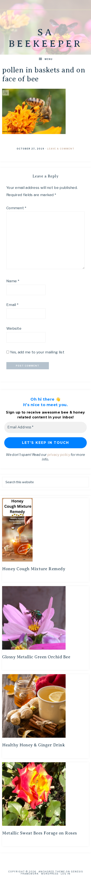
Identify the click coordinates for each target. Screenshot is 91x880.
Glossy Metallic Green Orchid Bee (36, 656)
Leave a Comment (60, 148)
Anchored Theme (52, 871)
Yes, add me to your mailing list (36, 352)
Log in (65, 873)
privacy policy (58, 455)
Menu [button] (49, 59)
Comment (16, 208)
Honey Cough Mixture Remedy (33, 568)
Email (12, 305)
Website (13, 328)
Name (12, 281)
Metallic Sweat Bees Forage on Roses (39, 833)
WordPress (49, 873)
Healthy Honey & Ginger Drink (33, 745)
